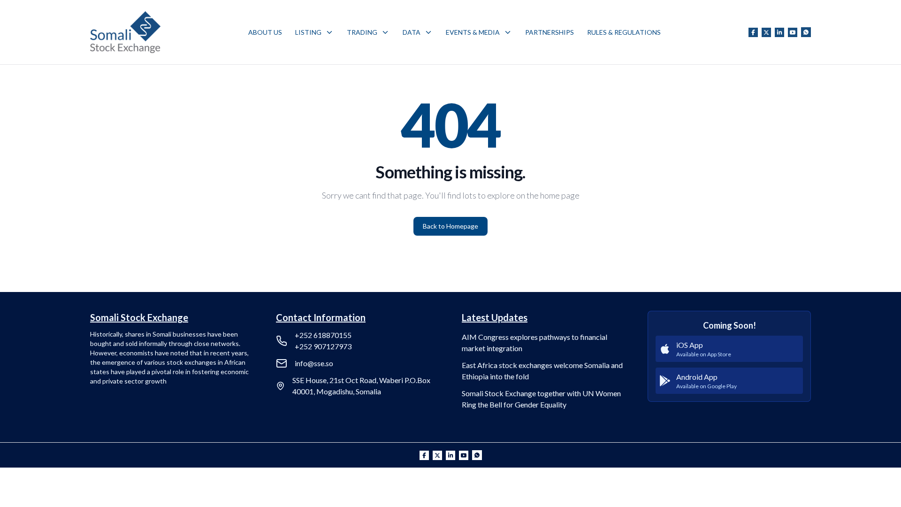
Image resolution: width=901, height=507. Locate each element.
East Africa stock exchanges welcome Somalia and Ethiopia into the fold (542, 371)
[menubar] (454, 32)
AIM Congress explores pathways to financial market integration (534, 342)
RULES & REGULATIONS (624, 32)
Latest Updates (494, 317)
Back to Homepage (450, 226)
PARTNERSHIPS (549, 32)
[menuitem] (265, 32)
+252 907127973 (323, 346)
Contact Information (321, 317)
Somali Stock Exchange (139, 317)
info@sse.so (314, 363)
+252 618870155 (323, 334)
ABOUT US (265, 32)
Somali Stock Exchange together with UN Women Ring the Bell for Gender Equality (541, 399)
